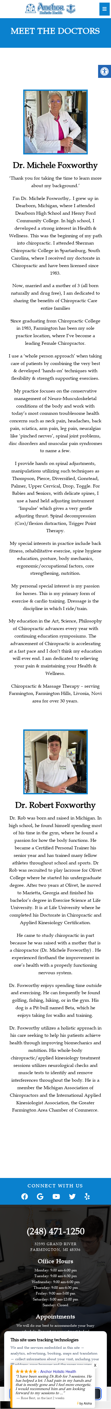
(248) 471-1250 (56, 1231)
